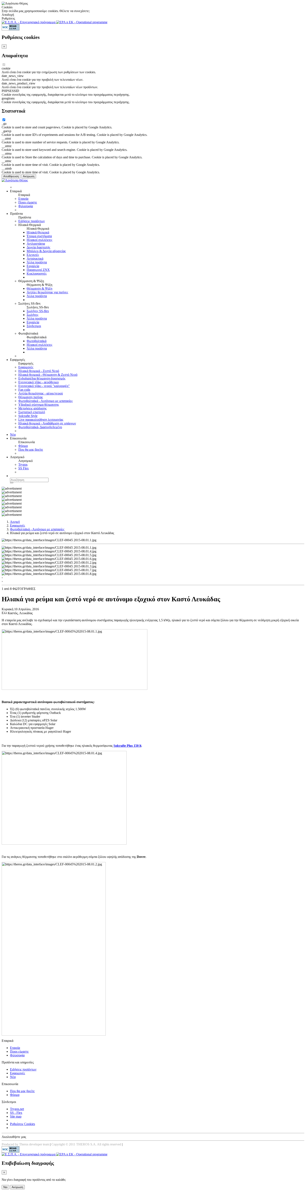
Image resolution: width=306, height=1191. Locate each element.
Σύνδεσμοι (34, 326)
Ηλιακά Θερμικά (38, 232)
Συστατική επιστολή (31, 412)
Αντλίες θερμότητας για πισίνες (47, 292)
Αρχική (15, 522)
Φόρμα (23, 446)
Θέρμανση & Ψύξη (39, 288)
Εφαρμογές (25, 367)
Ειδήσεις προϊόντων (31, 221)
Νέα (13, 434)
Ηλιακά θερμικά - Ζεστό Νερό (38, 371)
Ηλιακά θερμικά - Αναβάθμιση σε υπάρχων (47, 423)
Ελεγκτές (33, 255)
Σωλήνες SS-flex (38, 311)
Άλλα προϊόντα (37, 262)
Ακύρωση (28, 176)
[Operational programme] (81, 22)
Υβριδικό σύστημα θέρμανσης (38, 404)
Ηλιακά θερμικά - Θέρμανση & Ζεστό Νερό (47, 374)
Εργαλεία (33, 266)
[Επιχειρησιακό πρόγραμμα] (29, 22)
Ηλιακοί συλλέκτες (39, 240)
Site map (15, 1116)
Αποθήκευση (11, 176)
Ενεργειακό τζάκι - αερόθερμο (38, 382)
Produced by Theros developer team (25, 1144)
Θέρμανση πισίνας (30, 397)
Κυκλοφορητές (37, 273)
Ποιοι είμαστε (27, 202)
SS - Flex (16, 1112)
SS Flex (23, 468)
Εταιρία (23, 198)
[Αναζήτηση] (11, 482)
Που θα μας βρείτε (30, 449)
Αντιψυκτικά (35, 258)
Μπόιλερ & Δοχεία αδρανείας (46, 251)
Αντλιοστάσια (36, 243)
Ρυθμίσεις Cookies (22, 1124)
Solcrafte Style (27, 416)
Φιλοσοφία (25, 206)
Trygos (22, 464)
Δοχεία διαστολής (38, 247)
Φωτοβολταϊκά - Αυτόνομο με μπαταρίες (45, 401)
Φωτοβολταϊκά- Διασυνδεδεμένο (40, 427)
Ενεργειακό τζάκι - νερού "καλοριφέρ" (44, 386)
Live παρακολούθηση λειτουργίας (40, 419)
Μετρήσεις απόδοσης (32, 408)
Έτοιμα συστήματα (39, 236)
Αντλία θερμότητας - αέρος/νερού (40, 393)
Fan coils (24, 389)
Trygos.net (17, 1109)
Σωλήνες (32, 314)
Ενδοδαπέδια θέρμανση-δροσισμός (41, 378)
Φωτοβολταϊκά (36, 341)
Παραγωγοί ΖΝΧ (38, 270)
